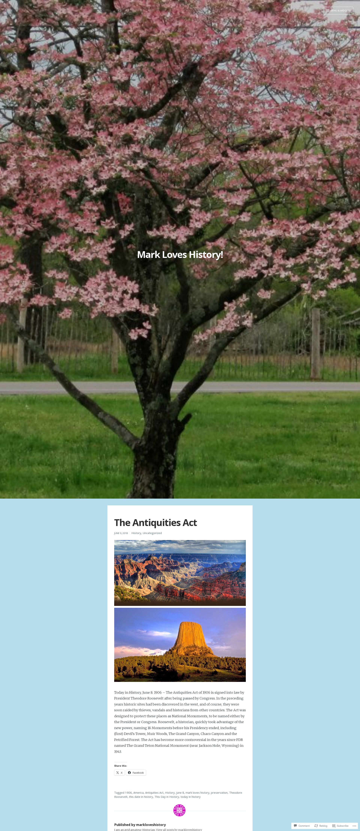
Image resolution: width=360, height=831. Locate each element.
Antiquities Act (154, 792)
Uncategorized (152, 533)
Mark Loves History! (180, 254)
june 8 (180, 792)
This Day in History (166, 797)
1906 (128, 792)
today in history (191, 797)
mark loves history (197, 792)
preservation (219, 792)
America (138, 792)
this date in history (141, 797)
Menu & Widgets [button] (340, 10)
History (136, 533)
